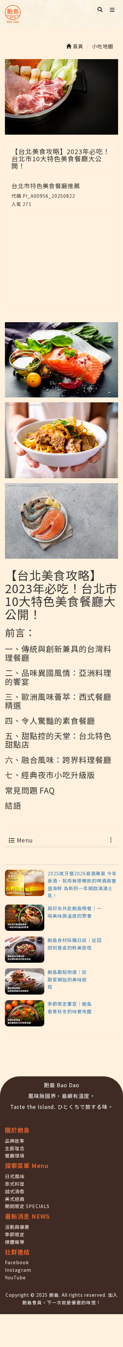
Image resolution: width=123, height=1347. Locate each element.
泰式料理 (15, 1183)
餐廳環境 (15, 1155)
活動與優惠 (17, 1227)
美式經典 (15, 1199)
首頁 (77, 46)
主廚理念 (15, 1148)
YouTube (15, 1277)
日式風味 (15, 1176)
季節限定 (15, 1234)
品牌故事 (15, 1140)
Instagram (18, 1270)
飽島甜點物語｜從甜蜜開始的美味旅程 (67, 979)
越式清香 (15, 1191)
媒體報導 (15, 1242)
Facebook (17, 1262)
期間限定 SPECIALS (27, 1206)
